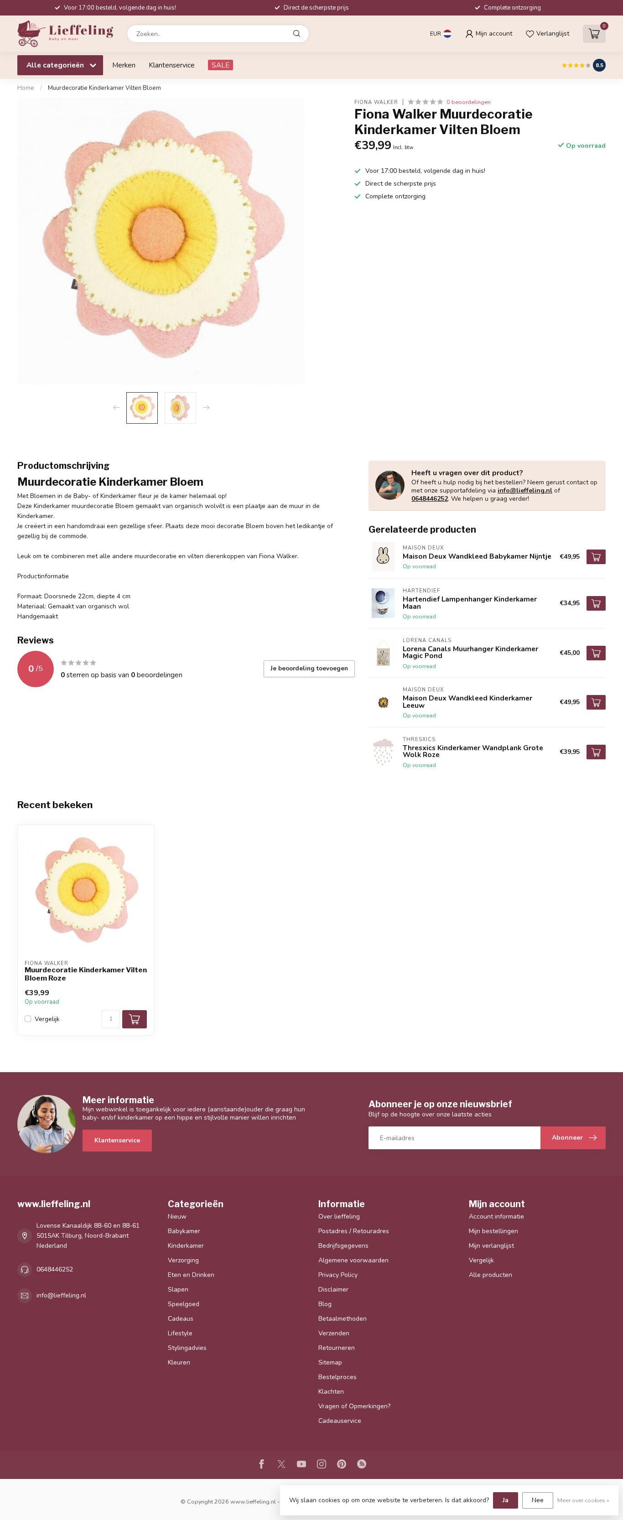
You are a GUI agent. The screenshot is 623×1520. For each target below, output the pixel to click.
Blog (325, 1304)
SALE (220, 65)
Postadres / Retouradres (353, 1231)
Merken (123, 65)
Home (25, 88)
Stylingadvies (187, 1348)
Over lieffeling (339, 1216)
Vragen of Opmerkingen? (354, 1406)
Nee (538, 1500)
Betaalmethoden (342, 1318)
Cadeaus (180, 1318)
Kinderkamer (186, 1245)
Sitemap (330, 1362)
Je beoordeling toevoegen (309, 668)
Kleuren (179, 1362)
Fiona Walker (376, 101)
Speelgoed (183, 1304)
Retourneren (336, 1348)
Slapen (178, 1289)
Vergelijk (47, 1019)
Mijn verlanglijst (491, 1245)
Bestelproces (337, 1377)
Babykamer (184, 1231)
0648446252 (429, 498)
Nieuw (177, 1216)
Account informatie (496, 1216)
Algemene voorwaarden (353, 1260)
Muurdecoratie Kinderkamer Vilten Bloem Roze (86, 974)
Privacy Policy (338, 1275)
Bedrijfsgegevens (343, 1245)
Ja (506, 1500)
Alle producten (490, 1275)
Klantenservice (172, 65)
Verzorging (183, 1260)
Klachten (331, 1391)
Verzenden (333, 1333)
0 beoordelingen (468, 102)
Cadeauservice (339, 1420)
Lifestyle (180, 1333)
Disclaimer (333, 1289)
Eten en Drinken (191, 1275)
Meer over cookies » (583, 1500)
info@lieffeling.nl (525, 490)
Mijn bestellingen (493, 1231)
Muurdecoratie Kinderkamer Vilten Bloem (104, 88)
